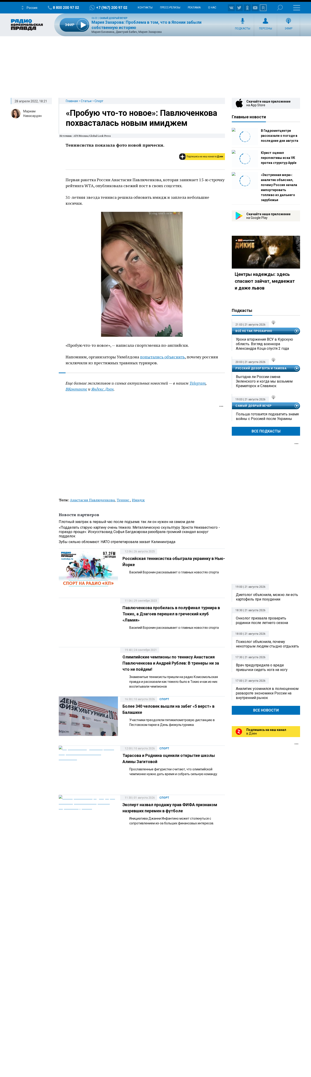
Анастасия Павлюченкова (92, 499)
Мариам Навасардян (32, 113)
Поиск (280, 7)
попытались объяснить (162, 357)
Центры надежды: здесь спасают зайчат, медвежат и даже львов (265, 281)
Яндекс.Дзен (102, 389)
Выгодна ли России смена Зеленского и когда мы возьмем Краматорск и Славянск (264, 381)
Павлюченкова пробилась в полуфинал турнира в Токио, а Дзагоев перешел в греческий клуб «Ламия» (171, 613)
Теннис (123, 499)
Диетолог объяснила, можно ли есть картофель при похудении (267, 597)
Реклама (194, 7)
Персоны (265, 28)
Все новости (266, 710)
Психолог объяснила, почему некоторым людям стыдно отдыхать (267, 643)
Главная (72, 101)
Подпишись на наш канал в (204, 156)
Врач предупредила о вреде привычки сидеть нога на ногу (262, 667)
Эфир (288, 28)
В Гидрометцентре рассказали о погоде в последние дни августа (279, 135)
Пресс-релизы (170, 7)
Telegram (197, 383)
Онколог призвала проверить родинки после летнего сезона (262, 620)
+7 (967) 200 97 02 (111, 7)
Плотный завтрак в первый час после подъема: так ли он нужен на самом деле (126, 522)
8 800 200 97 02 (66, 7)
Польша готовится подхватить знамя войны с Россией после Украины (267, 416)
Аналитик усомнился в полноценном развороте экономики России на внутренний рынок (267, 693)
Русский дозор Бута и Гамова (260, 368)
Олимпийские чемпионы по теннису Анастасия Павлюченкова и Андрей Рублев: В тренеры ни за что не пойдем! (170, 663)
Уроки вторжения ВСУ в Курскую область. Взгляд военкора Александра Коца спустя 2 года (264, 344)
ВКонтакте (76, 389)
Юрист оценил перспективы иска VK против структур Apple (278, 158)
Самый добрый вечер (113, 18)
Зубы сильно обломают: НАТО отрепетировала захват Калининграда (117, 542)
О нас (212, 7)
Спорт (98, 101)
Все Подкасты (266, 431)
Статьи (86, 101)
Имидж (138, 499)
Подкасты (242, 28)
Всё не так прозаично (253, 331)
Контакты (145, 7)
